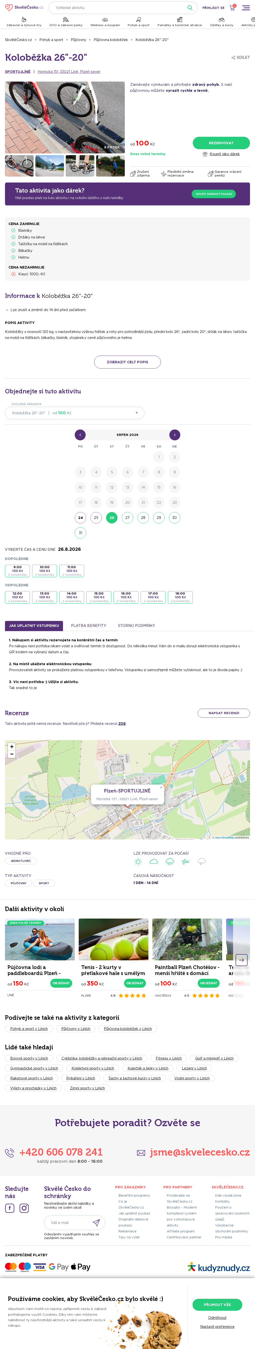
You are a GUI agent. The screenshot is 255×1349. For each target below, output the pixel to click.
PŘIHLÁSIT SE (213, 8)
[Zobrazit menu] (246, 7)
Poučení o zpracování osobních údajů (232, 1213)
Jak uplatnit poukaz (134, 1213)
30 (174, 518)
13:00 (44, 597)
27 (127, 518)
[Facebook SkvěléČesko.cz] (9, 1208)
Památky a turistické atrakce (180, 25)
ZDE (122, 724)
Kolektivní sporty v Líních (92, 1068)
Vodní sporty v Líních (192, 1078)
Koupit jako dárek (225, 154)
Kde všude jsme (228, 1195)
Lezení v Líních (194, 1068)
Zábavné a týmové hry (23, 25)
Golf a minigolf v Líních (214, 1058)
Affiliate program (181, 1231)
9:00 (17, 570)
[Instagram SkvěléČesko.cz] (24, 1208)
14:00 (71, 597)
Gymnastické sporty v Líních (34, 1068)
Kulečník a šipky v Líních (148, 1068)
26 (112, 518)
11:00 (71, 570)
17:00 (153, 597)
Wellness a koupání (105, 25)
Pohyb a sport (139, 25)
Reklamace (127, 1231)
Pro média (223, 1237)
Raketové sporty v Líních (31, 1078)
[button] (161, 788)
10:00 (44, 570)
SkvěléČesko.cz (18, 40)
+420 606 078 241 (61, 1152)
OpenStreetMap (224, 837)
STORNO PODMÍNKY (136, 626)
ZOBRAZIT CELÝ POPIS (127, 362)
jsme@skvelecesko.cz (200, 1152)
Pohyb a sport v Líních (29, 1029)
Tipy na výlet (129, 1237)
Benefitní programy (134, 1195)
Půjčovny (78, 40)
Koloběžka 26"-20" (152, 40)
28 (143, 518)
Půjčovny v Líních (75, 1029)
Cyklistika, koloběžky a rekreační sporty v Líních (102, 1058)
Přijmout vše (217, 1305)
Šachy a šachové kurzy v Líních (135, 1078)
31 (80, 533)
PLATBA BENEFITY (88, 626)
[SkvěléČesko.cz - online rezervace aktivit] (24, 7)
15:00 (99, 597)
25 (96, 518)
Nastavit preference (217, 1327)
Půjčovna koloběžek (111, 40)
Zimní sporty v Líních (87, 1088)
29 (159, 518)
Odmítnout (217, 1318)
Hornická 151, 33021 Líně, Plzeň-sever (69, 72)
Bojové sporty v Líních (29, 1058)
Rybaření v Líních (80, 1078)
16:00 (126, 597)
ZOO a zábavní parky (65, 25)
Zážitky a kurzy (221, 25)
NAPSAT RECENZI (224, 713)
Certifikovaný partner (184, 1237)
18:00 (180, 597)
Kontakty (222, 1201)
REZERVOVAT (221, 143)
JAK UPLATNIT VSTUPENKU (34, 626)
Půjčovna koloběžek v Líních (128, 1029)
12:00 (17, 597)
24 (80, 518)
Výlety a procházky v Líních (33, 1088)
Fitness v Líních (169, 1058)
